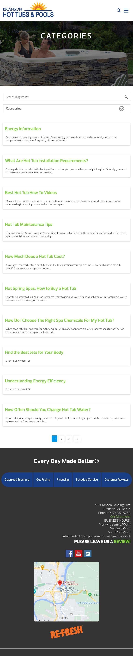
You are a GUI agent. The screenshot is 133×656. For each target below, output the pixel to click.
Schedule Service (87, 480)
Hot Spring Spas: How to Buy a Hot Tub (40, 288)
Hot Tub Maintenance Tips (28, 224)
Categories (13, 108)
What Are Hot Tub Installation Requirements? (46, 160)
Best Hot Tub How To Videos (31, 192)
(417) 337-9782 (119, 513)
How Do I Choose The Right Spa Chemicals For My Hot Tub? (59, 320)
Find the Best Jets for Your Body (34, 352)
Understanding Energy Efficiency (35, 381)
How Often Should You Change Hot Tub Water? (48, 409)
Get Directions (120, 517)
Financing (63, 480)
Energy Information (23, 128)
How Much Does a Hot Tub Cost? (35, 256)
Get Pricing (43, 480)
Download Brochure (17, 480)
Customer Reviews (117, 480)
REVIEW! (122, 541)
